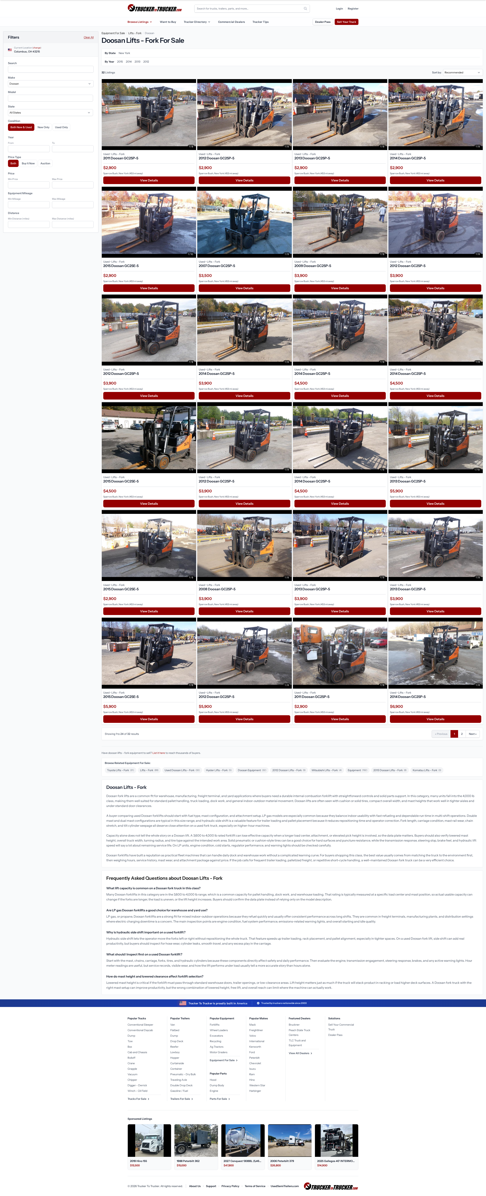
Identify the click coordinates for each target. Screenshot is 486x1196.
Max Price (57, 179)
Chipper (132, 1080)
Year (11, 137)
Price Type (14, 157)
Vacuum (132, 1074)
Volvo (252, 1035)
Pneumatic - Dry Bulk (183, 1074)
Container (176, 1068)
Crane (131, 1063)
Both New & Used (21, 127)
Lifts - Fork (134, 33)
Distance (13, 213)
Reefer (174, 1046)
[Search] (305, 8)
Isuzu (252, 1068)
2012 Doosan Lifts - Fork (289, 770)
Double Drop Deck (181, 1085)
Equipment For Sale (113, 33)
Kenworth (255, 1046)
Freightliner (256, 1030)
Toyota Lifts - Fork (120, 770)
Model (12, 92)
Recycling (215, 1041)
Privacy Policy (230, 1186)
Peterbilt (254, 1057)
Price (11, 173)
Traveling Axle (178, 1080)
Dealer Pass (323, 22)
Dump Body (217, 1085)
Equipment (357, 770)
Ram (252, 1074)
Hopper (174, 1057)
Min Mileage (14, 198)
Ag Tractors (216, 1046)
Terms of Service (255, 1186)
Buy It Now (28, 163)
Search (12, 63)
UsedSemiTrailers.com (285, 1186)
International (256, 1041)
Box (130, 1046)
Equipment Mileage (20, 193)
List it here (158, 753)
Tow (130, 1041)
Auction (45, 163)
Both (13, 163)
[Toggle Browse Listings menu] (150, 21)
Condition (14, 121)
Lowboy (175, 1052)
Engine (214, 1091)
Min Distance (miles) (18, 218)
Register (353, 8)
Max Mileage (58, 198)
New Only (43, 127)
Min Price (13, 179)
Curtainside (177, 1063)
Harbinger (255, 1091)
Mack (252, 1024)
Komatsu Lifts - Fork (427, 770)
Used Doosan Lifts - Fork (182, 770)
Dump (131, 1035)
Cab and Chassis (137, 1052)
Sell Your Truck (346, 22)
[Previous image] (105, 114)
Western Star (257, 1085)
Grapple (132, 1068)
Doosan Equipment (252, 770)
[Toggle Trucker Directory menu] (209, 21)
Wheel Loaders (219, 1030)
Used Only (61, 127)
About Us (195, 1186)
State (11, 106)
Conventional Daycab (140, 1030)
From (11, 142)
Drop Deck (176, 1041)
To (53, 142)
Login (339, 8)
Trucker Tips (260, 22)
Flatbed (174, 1030)
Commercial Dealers (231, 22)
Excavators (216, 1035)
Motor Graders (218, 1052)
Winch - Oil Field (137, 1091)
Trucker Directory (195, 22)
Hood (213, 1080)
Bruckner (294, 1024)
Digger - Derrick (137, 1085)
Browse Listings (138, 22)
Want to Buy (168, 22)
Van (172, 1024)
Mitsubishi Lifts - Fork (327, 770)
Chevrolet (255, 1063)
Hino (252, 1080)
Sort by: (437, 72)
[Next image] (192, 114)
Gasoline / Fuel (179, 1091)
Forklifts (214, 1024)
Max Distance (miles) (63, 218)
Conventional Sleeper (140, 1024)
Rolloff (131, 1057)
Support (211, 1186)
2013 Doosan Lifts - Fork (390, 770)
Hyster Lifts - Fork (219, 770)
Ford (252, 1052)
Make (11, 77)
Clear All (89, 37)
